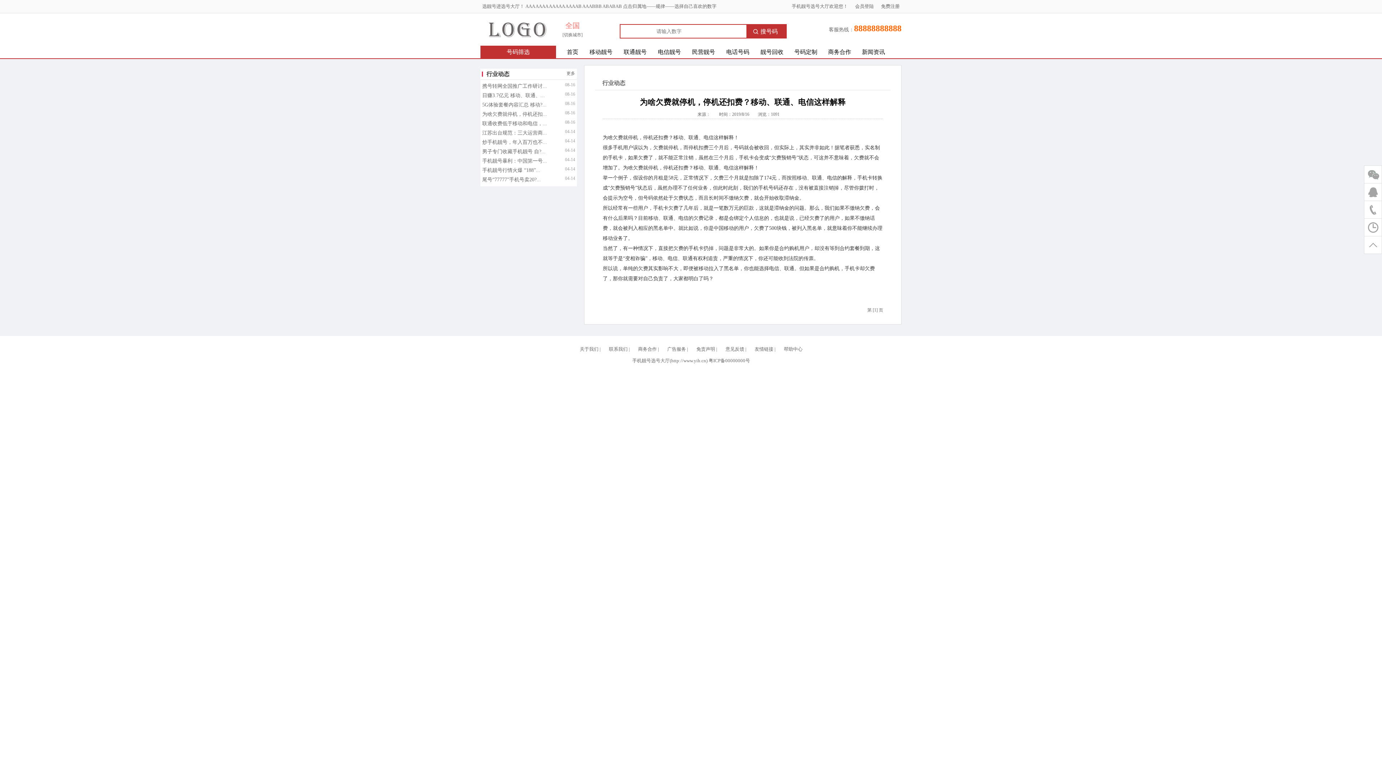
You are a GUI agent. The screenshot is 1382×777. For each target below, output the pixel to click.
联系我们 (618, 349)
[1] (875, 310)
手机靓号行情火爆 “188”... (511, 170)
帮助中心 (793, 349)
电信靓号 (669, 52)
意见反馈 (735, 349)
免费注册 (890, 6)
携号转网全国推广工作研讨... (514, 86)
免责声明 (705, 349)
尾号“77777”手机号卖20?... (511, 179)
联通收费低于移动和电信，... (514, 123)
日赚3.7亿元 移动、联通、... (513, 95)
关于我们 (589, 349)
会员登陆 (864, 6)
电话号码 (737, 52)
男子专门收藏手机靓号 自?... (514, 151)
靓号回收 (771, 52)
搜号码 (769, 31)
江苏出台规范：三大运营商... (514, 133)
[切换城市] (573, 34)
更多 (570, 73)
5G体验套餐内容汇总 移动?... (514, 105)
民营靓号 (703, 52)
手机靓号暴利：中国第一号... (514, 161)
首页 (572, 52)
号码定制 (805, 52)
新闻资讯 (873, 52)
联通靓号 (635, 52)
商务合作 (839, 52)
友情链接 (764, 349)
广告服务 (676, 349)
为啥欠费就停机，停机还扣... (514, 114)
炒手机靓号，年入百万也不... (514, 142)
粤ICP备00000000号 (729, 360)
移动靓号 (601, 52)
